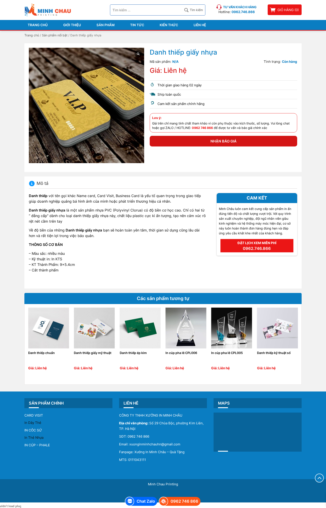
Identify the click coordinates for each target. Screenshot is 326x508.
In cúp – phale (37, 445)
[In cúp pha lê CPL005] (231, 328)
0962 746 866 (138, 436)
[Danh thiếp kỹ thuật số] (277, 328)
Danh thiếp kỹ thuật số (274, 353)
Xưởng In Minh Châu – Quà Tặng (159, 452)
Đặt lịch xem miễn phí (257, 246)
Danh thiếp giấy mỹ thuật (92, 353)
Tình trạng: (272, 61)
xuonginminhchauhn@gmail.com (154, 444)
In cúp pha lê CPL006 (181, 353)
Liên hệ (200, 25)
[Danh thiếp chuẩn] (48, 328)
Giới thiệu (72, 25)
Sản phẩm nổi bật (54, 35)
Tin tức (137, 25)
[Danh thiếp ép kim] (140, 328)
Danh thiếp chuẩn (41, 353)
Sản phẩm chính (46, 403)
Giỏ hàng (285, 10)
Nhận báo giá (223, 141)
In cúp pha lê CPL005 (227, 353)
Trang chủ (38, 25)
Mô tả (42, 183)
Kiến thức (169, 25)
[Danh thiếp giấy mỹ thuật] (94, 328)
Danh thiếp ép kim (133, 353)
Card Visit (33, 415)
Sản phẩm (105, 25)
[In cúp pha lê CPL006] (185, 328)
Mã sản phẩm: (160, 61)
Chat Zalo (146, 501)
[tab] (38, 183)
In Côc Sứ (33, 430)
